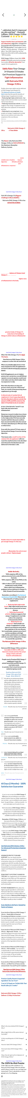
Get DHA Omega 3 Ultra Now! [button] (14, 191)
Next (25, 15)
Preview (3, 15)
